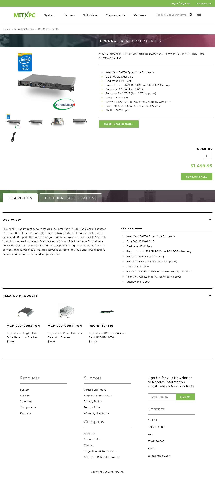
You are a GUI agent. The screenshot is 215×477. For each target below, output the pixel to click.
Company (94, 422)
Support (93, 378)
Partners (25, 413)
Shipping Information (97, 395)
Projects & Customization (100, 451)
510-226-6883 (156, 427)
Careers (89, 445)
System (25, 389)
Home (6, 29)
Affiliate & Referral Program (101, 457)
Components (28, 407)
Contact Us (204, 3)
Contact (156, 409)
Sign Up (185, 3)
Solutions (26, 401)
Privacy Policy (93, 401)
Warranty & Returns (96, 413)
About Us (90, 433)
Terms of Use (92, 407)
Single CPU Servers (24, 29)
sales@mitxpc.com (159, 455)
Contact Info (92, 439)
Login (174, 3)
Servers (25, 395)
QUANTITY (204, 149)
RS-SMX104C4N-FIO (48, 29)
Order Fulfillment (95, 389)
